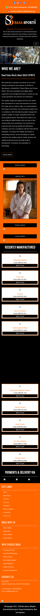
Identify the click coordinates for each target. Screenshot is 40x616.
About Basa (6, 495)
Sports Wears (7, 528)
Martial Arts (6, 531)
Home (5, 492)
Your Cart (6, 502)
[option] (9, 479)
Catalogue (6, 505)
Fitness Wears (7, 534)
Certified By (6, 512)
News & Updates (8, 509)
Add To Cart (20, 265)
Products (6, 499)
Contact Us (6, 516)
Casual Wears (7, 538)
